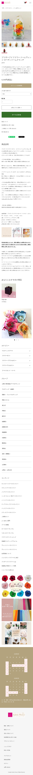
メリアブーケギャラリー (8, 492)
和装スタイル (5, 400)
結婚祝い (4, 421)
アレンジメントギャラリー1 (9, 545)
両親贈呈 (4, 432)
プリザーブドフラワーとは (9, 561)
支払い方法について (8, 733)
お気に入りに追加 (15, 107)
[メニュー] (30, 3)
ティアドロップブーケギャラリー (11, 504)
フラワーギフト (8, 8)
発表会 (4, 448)
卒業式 (4, 410)
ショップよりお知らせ (8, 570)
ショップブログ (7, 746)
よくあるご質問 (6, 520)
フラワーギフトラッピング (9, 537)
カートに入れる (16, 114)
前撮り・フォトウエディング (10, 394)
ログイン (6, 763)
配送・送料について (8, 725)
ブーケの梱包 (5, 524)
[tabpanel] (16, 323)
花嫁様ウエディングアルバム (9, 541)
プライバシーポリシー (9, 741)
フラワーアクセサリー (8, 365)
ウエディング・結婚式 (8, 389)
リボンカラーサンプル (8, 533)
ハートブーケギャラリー (8, 500)
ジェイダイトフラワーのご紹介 (10, 557)
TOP (3, 8)
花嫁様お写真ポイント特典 (9, 566)
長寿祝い (4, 459)
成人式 (4, 405)
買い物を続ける (5, 131)
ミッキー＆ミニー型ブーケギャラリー (12, 496)
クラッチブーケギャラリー (9, 512)
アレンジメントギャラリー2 (9, 549)
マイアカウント (7, 755)
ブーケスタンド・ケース (8, 370)
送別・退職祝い (6, 453)
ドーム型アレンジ (17, 8)
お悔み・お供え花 (7, 470)
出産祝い (4, 437)
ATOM (8, 750)
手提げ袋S (4, 299)
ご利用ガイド (5, 516)
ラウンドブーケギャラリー (9, 487)
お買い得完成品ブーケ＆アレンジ (11, 383)
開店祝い (4, 443)
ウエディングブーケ (7, 350)
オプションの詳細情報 (16, 85)
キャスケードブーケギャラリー (10, 483)
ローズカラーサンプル (8, 529)
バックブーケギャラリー (8, 508)
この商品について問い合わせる (9, 128)
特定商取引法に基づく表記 (8, 125)
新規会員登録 (7, 759)
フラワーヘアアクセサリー (9, 360)
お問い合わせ (7, 767)
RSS (5, 750)
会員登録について (6, 553)
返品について (5, 121)
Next (29, 26)
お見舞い (4, 464)
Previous (3, 26)
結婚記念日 (5, 427)
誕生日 (4, 416)
